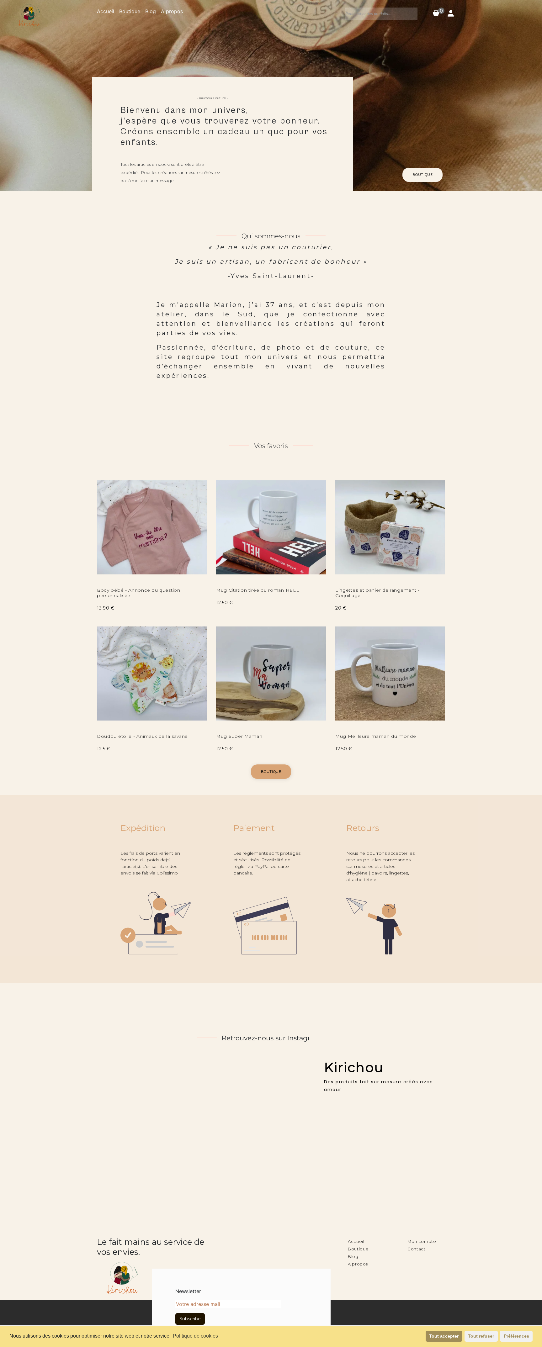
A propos (172, 11)
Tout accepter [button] (444, 1336)
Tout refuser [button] (481, 1336)
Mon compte (421, 1241)
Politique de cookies (195, 1336)
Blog (150, 11)
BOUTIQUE (422, 174)
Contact (416, 1248)
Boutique (129, 11)
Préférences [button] (516, 1336)
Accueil (105, 11)
